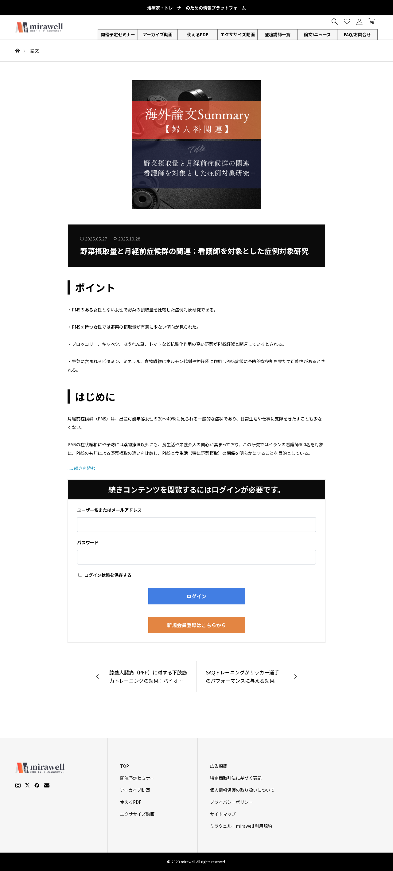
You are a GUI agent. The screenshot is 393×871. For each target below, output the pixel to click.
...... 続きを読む (81, 468)
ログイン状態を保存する (107, 575)
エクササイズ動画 (237, 34)
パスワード (88, 542)
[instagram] (18, 785)
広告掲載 (218, 766)
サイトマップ (223, 814)
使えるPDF (197, 34)
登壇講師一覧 (277, 34)
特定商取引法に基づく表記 (236, 778)
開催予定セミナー (137, 778)
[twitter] (27, 785)
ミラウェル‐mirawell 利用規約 (241, 826)
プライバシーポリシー (231, 802)
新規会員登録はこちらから (196, 625)
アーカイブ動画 (158, 34)
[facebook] (37, 785)
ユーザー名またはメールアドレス (109, 510)
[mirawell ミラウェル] (39, 27)
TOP (124, 766)
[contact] (46, 785)
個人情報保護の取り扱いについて (242, 790)
